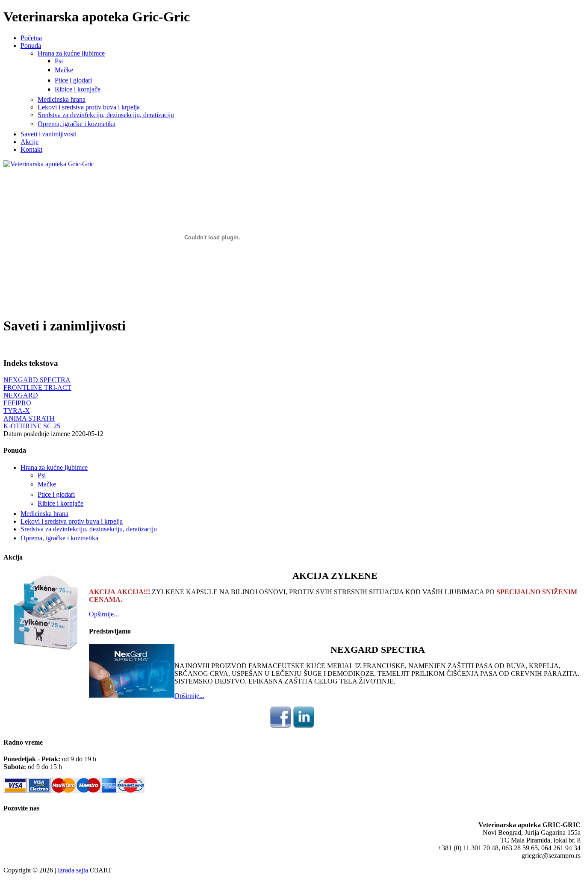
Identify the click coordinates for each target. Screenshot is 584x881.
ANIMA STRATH (29, 418)
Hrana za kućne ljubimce (71, 53)
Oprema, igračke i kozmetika (76, 123)
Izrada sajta (73, 870)
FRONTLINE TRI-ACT (37, 387)
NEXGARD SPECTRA (37, 379)
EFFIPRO (17, 403)
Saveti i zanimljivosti (49, 134)
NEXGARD (20, 395)
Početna (31, 37)
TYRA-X (16, 410)
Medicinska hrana (62, 99)
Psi (59, 61)
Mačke (64, 70)
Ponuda (31, 45)
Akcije (29, 141)
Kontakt (31, 149)
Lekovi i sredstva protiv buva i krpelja (89, 107)
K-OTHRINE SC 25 (31, 426)
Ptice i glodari (73, 80)
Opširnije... (104, 614)
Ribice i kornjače (77, 89)
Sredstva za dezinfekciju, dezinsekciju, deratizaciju (106, 114)
